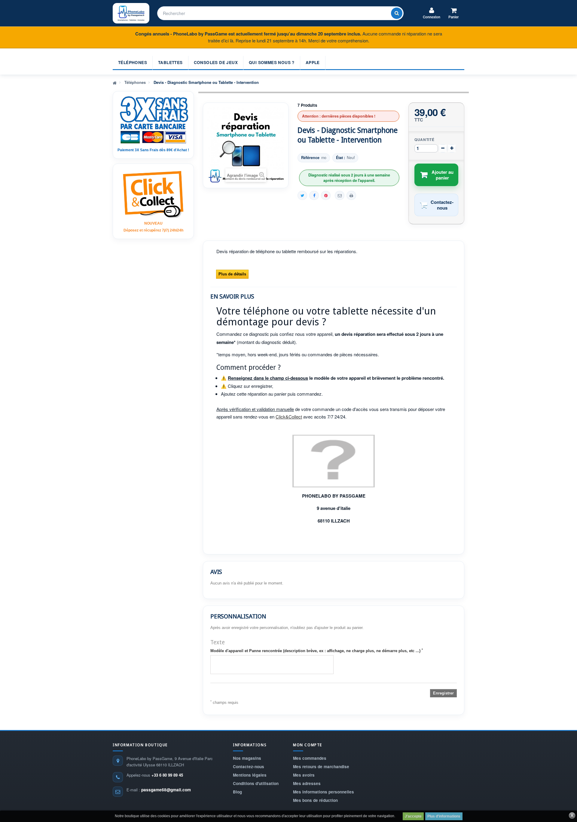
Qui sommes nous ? (272, 62)
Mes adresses (307, 783)
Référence (310, 157)
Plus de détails (232, 274)
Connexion (431, 17)
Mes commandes (309, 758)
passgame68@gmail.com (166, 790)
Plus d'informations (443, 816)
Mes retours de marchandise (321, 766)
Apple (313, 62)
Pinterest (326, 195)
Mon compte (307, 745)
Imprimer (351, 195)
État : (340, 157)
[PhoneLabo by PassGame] (131, 13)
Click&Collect (289, 416)
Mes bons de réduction (315, 800)
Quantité (424, 139)
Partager (314, 195)
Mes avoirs (304, 775)
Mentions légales (250, 775)
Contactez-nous (248, 766)
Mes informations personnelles (323, 792)
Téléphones (132, 62)
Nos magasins (247, 758)
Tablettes (170, 62)
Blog (237, 792)
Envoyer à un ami (339, 195)
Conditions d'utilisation (256, 783)
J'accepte (413, 816)
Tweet (302, 195)
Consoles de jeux (216, 62)
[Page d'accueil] (115, 82)
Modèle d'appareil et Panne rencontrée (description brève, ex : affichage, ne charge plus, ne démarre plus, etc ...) (316, 650)
